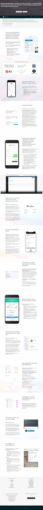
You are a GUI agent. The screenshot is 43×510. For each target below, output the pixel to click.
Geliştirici (31, 480)
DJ (11, 483)
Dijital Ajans (31, 485)
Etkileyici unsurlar (11, 484)
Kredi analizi (11, 481)
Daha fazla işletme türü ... (11, 487)
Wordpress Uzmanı (31, 486)
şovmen (12, 479)
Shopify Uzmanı (31, 484)
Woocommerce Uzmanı (31, 481)
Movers (12, 485)
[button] (21, 22)
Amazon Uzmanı (31, 483)
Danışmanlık (11, 486)
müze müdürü (12, 480)
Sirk (11, 482)
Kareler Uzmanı (31, 482)
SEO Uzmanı (31, 479)
